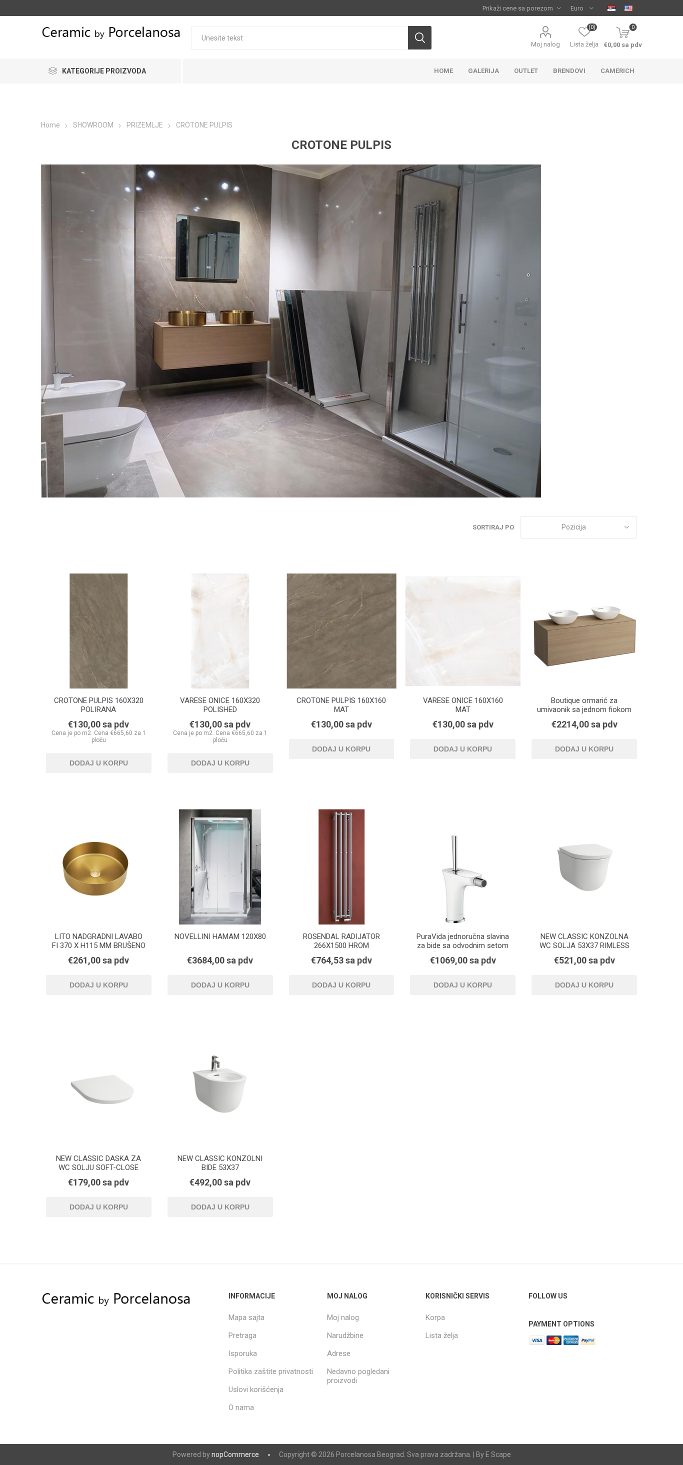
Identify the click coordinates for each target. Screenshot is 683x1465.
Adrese (338, 1353)
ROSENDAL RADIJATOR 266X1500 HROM (341, 941)
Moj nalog (545, 44)
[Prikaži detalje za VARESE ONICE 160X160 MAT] (462, 631)
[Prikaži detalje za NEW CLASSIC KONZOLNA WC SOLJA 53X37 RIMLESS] (584, 866)
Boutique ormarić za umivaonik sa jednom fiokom (584, 705)
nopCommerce (235, 1454)
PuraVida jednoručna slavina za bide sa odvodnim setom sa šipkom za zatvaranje (462, 945)
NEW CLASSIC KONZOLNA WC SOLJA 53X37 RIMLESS (585, 941)
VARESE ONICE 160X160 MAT (463, 705)
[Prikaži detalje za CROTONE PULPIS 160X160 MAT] (342, 631)
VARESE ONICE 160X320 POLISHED (220, 705)
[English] (628, 8)
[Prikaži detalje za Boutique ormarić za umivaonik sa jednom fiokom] (584, 631)
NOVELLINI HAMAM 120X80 (220, 936)
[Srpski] (612, 8)
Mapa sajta (246, 1317)
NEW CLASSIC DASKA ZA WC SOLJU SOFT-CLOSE (98, 1163)
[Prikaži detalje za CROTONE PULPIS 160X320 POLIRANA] (98, 631)
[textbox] (299, 38)
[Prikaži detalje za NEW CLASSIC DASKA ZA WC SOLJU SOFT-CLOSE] (98, 1088)
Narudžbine (345, 1335)
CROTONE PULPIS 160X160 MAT (341, 705)
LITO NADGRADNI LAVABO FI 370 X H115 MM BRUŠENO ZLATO (99, 945)
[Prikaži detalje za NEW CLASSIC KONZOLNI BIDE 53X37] (220, 1088)
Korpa (435, 1317)
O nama (241, 1407)
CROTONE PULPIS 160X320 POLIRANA (99, 705)
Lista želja (442, 1335)
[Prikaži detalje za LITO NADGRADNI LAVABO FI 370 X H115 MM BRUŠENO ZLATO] (98, 866)
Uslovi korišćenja (256, 1389)
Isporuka (242, 1353)
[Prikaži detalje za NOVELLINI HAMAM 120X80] (220, 866)
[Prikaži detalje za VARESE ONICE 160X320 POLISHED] (220, 631)
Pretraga (242, 1335)
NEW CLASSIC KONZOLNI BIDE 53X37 (220, 1163)
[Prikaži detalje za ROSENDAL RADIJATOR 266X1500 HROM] (342, 866)
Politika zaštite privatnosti (270, 1371)
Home (50, 125)
